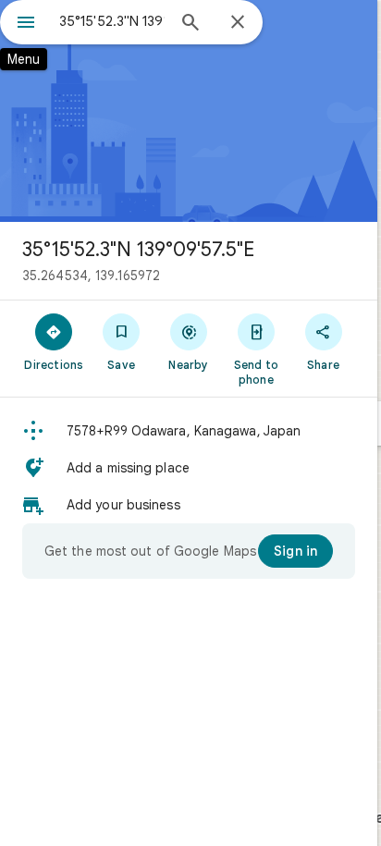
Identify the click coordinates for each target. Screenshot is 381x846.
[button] (188, 430)
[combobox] (112, 21)
